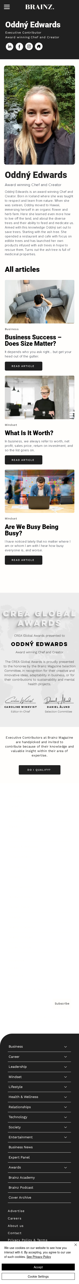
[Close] (73, 1247)
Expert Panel (19, 907)
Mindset (15, 826)
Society (15, 877)
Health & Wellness (23, 847)
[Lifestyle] (65, 836)
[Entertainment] (65, 887)
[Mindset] (65, 826)
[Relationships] (65, 857)
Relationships (20, 857)
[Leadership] (65, 816)
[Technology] (65, 867)
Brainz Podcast (21, 937)
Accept (38, 1267)
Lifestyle (16, 836)
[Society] (65, 877)
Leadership (18, 816)
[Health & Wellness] (65, 847)
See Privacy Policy (39, 1256)
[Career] (65, 806)
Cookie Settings (38, 1276)
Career (14, 806)
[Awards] (65, 917)
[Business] (65, 796)
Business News (21, 897)
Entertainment (21, 887)
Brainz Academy (22, 927)
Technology (18, 867)
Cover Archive (20, 947)
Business (16, 796)
